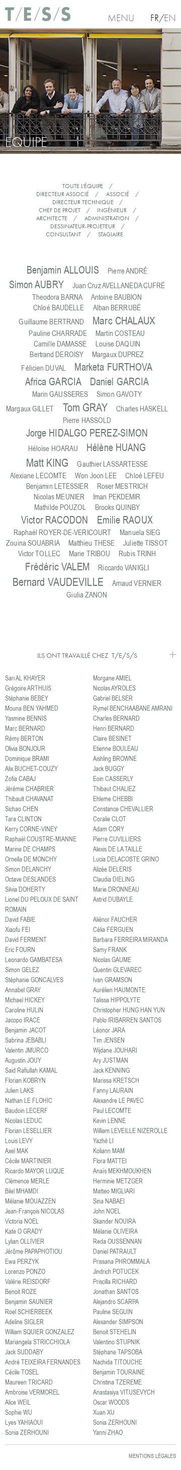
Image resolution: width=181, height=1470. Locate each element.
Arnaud (136, 583)
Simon (36, 284)
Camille (60, 343)
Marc (124, 320)
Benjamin (63, 270)
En (170, 18)
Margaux (118, 354)
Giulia (86, 594)
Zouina (33, 543)
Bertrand (56, 354)
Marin (60, 394)
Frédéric (57, 566)
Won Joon (96, 475)
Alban (117, 307)
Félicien (43, 368)
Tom (85, 407)
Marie (89, 553)
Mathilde (60, 507)
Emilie (125, 519)
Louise (118, 343)
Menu (121, 18)
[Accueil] (37, 18)
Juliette (145, 543)
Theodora (57, 297)
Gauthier (112, 464)
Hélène (116, 447)
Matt (47, 462)
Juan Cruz (118, 285)
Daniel (119, 381)
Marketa (113, 367)
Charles (142, 408)
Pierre (127, 271)
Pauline (58, 333)
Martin (120, 333)
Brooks (117, 507)
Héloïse (53, 448)
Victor (54, 519)
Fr (154, 18)
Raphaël (63, 532)
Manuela (140, 532)
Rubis (137, 553)
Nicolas (59, 496)
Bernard (58, 581)
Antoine (116, 297)
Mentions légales (152, 1456)
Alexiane (38, 475)
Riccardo (123, 567)
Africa (53, 381)
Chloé (58, 307)
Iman (116, 496)
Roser (122, 486)
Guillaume (51, 321)
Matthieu (91, 543)
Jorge (87, 432)
